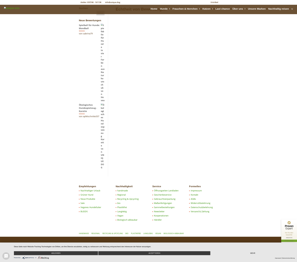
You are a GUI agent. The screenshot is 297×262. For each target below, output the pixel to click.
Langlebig (122, 211)
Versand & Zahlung (200, 211)
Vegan (120, 215)
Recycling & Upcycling (128, 199)
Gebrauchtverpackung (164, 199)
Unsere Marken (257, 9)
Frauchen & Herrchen (185, 9)
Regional (121, 194)
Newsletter (159, 211)
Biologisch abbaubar (127, 219)
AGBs (193, 199)
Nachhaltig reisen (278, 9)
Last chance (222, 9)
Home (154, 9)
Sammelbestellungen (164, 207)
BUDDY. (84, 211)
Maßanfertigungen (163, 203)
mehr (252, 253)
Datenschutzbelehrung (202, 207)
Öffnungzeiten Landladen (166, 190)
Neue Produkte (88, 199)
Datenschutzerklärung (288, 258)
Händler (158, 219)
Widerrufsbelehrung (200, 203)
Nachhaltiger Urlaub (90, 190)
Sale (83, 203)
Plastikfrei (122, 207)
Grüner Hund (87, 194)
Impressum (196, 190)
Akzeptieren (154, 253)
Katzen (206, 9)
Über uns (237, 9)
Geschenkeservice (162, 194)
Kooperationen (161, 215)
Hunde (164, 9)
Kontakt (194, 194)
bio (118, 203)
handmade (122, 190)
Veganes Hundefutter (91, 207)
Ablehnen (55, 253)
